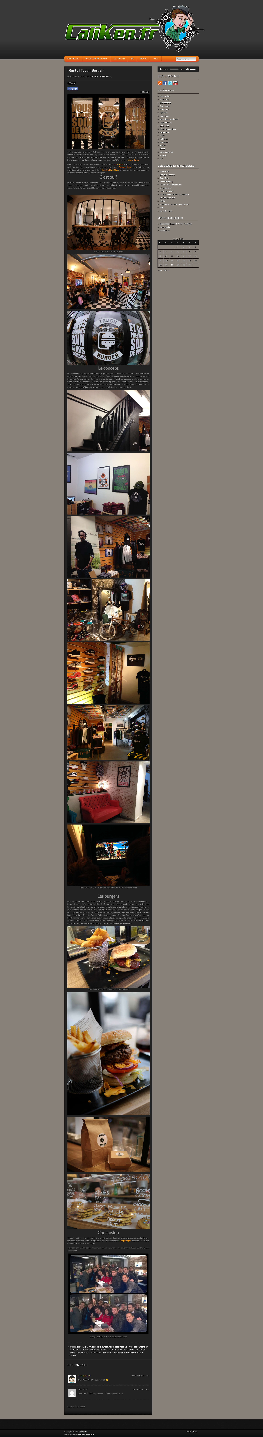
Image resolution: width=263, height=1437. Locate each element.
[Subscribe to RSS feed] (160, 83)
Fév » (166, 270)
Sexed (162, 149)
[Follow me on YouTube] (175, 83)
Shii (161, 208)
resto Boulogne (116, 1350)
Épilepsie (163, 113)
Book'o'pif (164, 109)
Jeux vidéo (119, 59)
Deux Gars (164, 178)
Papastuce (164, 132)
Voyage (163, 155)
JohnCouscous (84, 1376)
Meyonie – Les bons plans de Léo (174, 204)
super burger (130, 1352)
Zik (161, 159)
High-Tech (164, 116)
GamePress (90, 1434)
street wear (117, 1352)
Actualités (164, 100)
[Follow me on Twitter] (170, 83)
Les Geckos (165, 230)
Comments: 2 (105, 76)
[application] (178, 69)
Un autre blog (166, 211)
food (111, 1347)
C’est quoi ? (73, 59)
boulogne (96, 1347)
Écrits (143, 59)
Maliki (162, 201)
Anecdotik (164, 172)
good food (120, 1347)
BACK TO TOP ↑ (193, 1432)
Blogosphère (165, 103)
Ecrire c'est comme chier (171, 185)
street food (90, 1352)
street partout (103, 1352)
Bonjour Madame (167, 175)
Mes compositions (168, 129)
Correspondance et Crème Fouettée (176, 224)
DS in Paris (165, 227)
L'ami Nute (164, 126)
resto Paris (129, 1350)
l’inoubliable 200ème (110, 170)
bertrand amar (84, 1347)
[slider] (174, 69)
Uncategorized (166, 152)
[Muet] (187, 69)
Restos (95, 76)
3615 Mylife (165, 96)
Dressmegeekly (166, 181)
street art (141, 1350)
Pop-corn (164, 142)
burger (105, 1347)
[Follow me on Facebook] (165, 83)
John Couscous (166, 191)
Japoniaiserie (165, 123)
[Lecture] (161, 69)
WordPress (81, 1434)
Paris (155, 59)
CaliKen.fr (83, 1432)
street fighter (76, 1352)
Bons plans (164, 106)
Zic (132, 59)
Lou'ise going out (167, 198)
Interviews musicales (96, 59)
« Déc (160, 270)
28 (172, 265)
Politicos (164, 139)
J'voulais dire (165, 188)
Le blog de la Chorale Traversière (174, 194)
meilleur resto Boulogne (96, 1350)
